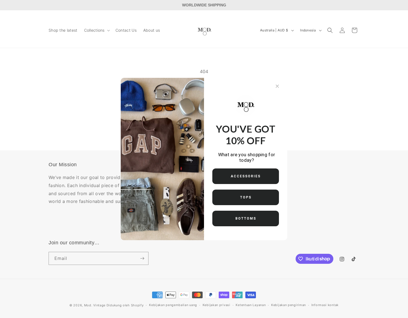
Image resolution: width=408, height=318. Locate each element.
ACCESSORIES (246, 176)
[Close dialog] (277, 86)
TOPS (245, 197)
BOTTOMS (245, 218)
